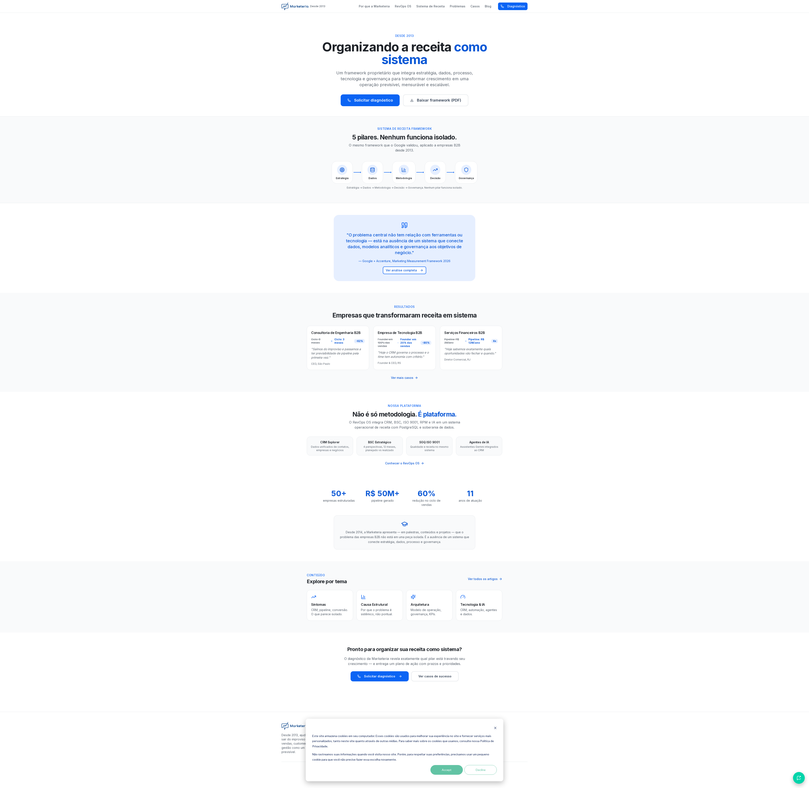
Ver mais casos (402, 377)
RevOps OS (403, 6)
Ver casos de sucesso (434, 676)
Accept (446, 770)
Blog (488, 6)
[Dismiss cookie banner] (495, 727)
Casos (475, 6)
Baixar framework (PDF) (439, 100)
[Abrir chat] (799, 778)
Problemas (457, 6)
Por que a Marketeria (374, 6)
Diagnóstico (516, 6)
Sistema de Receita (430, 6)
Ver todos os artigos (483, 579)
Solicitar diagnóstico (373, 100)
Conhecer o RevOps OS (402, 463)
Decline (481, 770)
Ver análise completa (401, 270)
